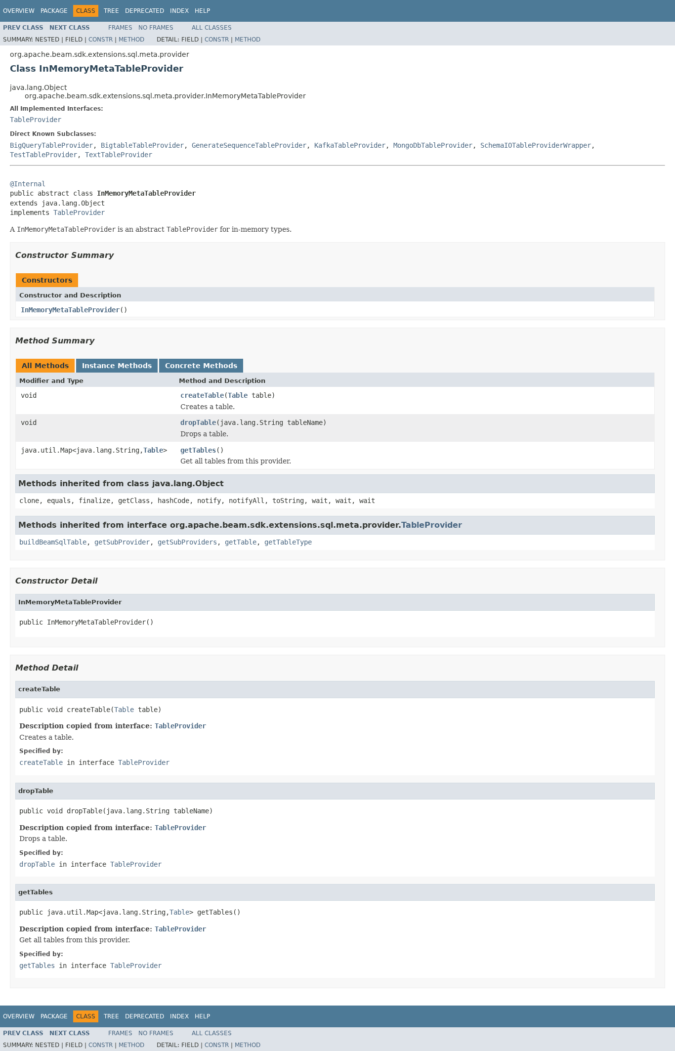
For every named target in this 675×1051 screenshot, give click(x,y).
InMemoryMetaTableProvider (70, 310)
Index (179, 10)
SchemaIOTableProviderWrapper (535, 145)
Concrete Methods (201, 366)
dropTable (198, 422)
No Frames (155, 27)
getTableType (288, 542)
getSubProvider (122, 542)
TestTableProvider (43, 155)
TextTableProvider (118, 155)
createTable (202, 395)
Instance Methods (117, 366)
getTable (240, 542)
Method (131, 39)
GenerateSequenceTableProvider (249, 145)
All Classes (212, 27)
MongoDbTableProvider (432, 145)
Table (238, 395)
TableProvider (35, 120)
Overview (19, 10)
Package (54, 10)
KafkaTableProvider (349, 145)
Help (202, 10)
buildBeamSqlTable (52, 542)
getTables (198, 450)
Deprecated (144, 10)
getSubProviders (187, 542)
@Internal (27, 184)
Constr (100, 39)
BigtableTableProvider (142, 145)
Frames (120, 27)
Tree (111, 10)
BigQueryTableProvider (51, 145)
